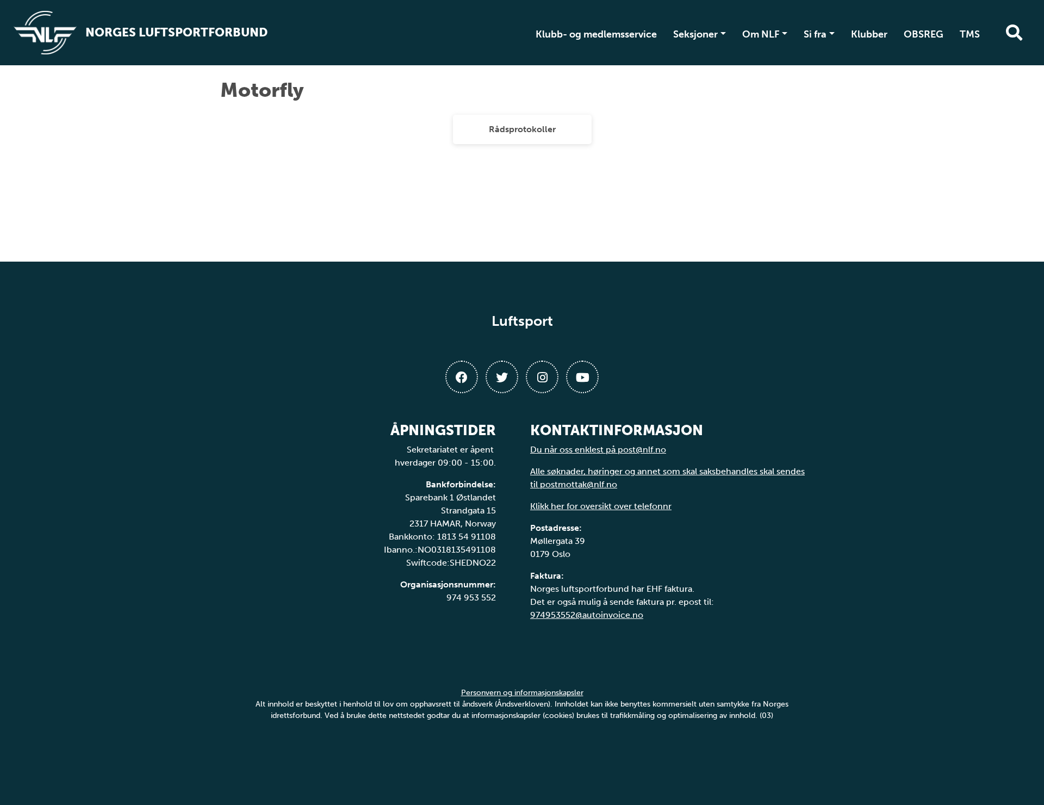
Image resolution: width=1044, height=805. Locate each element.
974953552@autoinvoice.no (586, 615)
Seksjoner (695, 34)
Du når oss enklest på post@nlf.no (598, 449)
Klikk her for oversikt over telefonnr (601, 506)
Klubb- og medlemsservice (596, 34)
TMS (970, 34)
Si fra (815, 34)
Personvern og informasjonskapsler (522, 692)
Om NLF (761, 34)
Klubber (869, 34)
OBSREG (923, 34)
